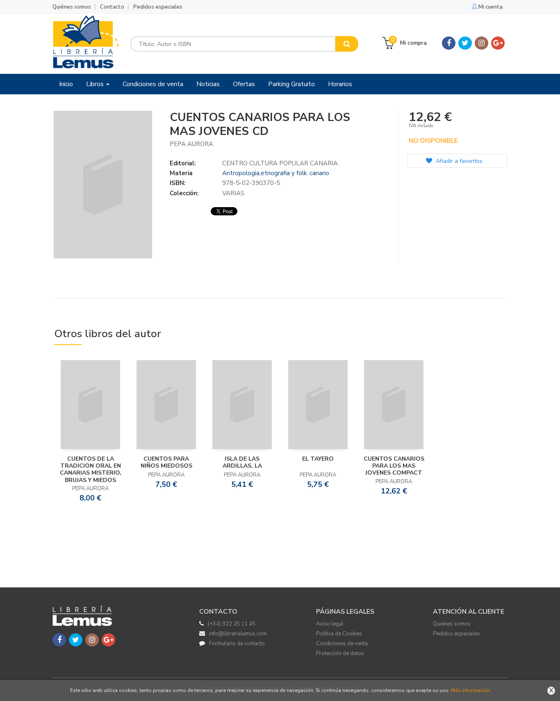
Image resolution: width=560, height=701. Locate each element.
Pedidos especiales (157, 7)
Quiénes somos (71, 7)
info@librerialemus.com (238, 633)
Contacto (112, 7)
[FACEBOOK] (448, 43)
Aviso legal (330, 624)
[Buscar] (346, 44)
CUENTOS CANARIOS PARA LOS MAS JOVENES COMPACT (394, 466)
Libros (95, 84)
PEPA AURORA (191, 144)
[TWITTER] (465, 43)
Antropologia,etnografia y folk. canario (275, 173)
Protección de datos (340, 653)
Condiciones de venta (342, 643)
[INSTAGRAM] (481, 43)
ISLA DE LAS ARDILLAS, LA (242, 462)
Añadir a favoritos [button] (458, 161)
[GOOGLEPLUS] (498, 43)
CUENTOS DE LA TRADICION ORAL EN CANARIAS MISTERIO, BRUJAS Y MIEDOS (90, 469)
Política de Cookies (339, 633)
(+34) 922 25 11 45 (231, 624)
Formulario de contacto (237, 643)
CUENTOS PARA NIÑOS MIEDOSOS (166, 462)
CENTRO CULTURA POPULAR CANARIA (280, 163)
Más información (470, 690)
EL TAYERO (318, 459)
